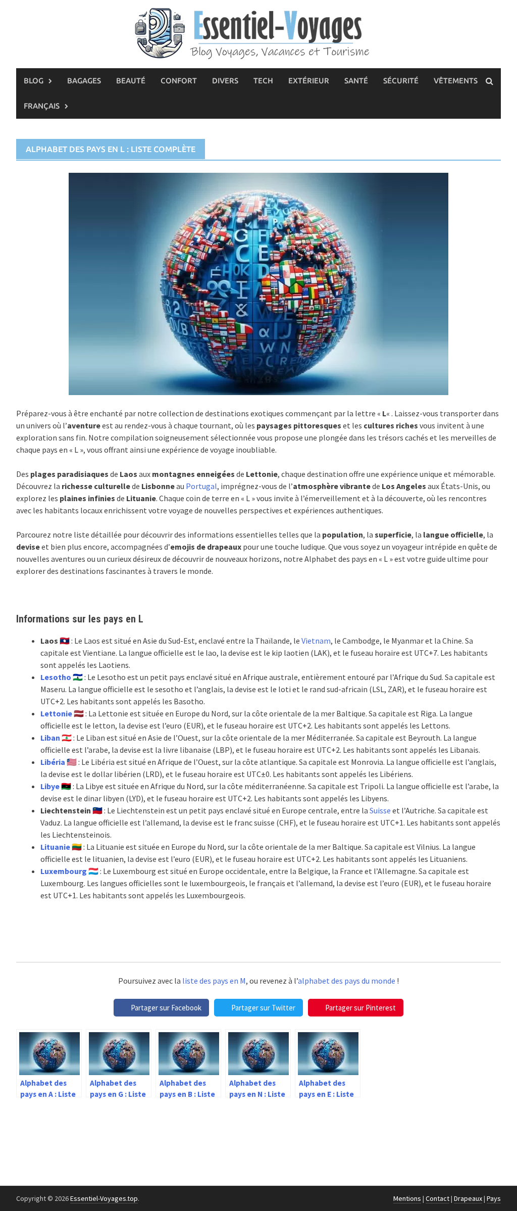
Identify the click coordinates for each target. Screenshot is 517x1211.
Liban (50, 738)
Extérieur (308, 80)
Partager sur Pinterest (360, 1007)
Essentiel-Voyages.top (104, 1198)
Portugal (201, 486)
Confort (179, 80)
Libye (50, 786)
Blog (33, 80)
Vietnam (316, 641)
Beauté (130, 80)
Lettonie (56, 713)
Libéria (52, 762)
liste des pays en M (214, 981)
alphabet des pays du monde (346, 981)
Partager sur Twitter (263, 1007)
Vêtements (456, 80)
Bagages (84, 80)
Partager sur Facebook (166, 1007)
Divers (225, 80)
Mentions (407, 1198)
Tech (263, 80)
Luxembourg (63, 871)
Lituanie (55, 847)
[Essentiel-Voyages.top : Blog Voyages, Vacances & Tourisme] (258, 32)
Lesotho (55, 677)
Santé (356, 80)
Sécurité (401, 80)
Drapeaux (468, 1198)
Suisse (380, 810)
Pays (494, 1198)
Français (42, 106)
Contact (437, 1198)
